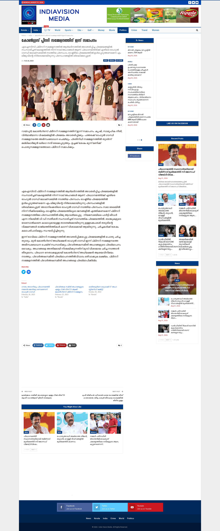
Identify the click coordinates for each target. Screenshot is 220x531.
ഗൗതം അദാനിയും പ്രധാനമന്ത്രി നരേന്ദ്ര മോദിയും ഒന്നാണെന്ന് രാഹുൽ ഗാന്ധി (36, 289)
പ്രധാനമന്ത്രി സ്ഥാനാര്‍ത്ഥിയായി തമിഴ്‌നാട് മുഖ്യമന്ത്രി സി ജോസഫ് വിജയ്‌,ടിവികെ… (176, 172)
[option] (140, 92)
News (88, 518)
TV (47, 29)
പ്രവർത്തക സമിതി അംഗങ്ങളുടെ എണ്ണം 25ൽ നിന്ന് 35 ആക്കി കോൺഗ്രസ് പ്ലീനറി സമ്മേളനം (69, 289)
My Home (119, 60)
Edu (79, 30)
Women (155, 30)
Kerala (24, 30)
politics (123, 30)
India (35, 30)
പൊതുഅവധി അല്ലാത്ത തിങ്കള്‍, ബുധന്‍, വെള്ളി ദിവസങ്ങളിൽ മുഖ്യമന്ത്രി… (182, 301)
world (57, 30)
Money (101, 30)
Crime (134, 30)
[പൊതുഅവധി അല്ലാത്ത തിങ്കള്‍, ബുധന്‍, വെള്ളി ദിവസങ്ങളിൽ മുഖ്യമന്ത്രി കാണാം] (72, 423)
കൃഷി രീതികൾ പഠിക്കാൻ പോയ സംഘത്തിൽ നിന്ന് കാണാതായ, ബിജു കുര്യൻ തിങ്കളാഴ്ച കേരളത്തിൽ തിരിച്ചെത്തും (102, 398)
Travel (144, 30)
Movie (112, 30)
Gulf (90, 30)
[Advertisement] (72, 169)
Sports (68, 30)
